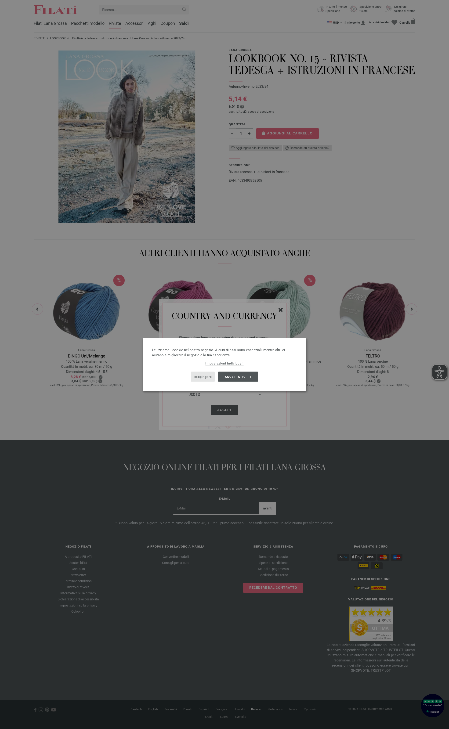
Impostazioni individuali (224, 363)
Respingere (203, 376)
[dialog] (224, 364)
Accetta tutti (238, 376)
